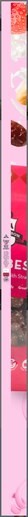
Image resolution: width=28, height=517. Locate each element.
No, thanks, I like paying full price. (6, 280)
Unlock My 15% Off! (6, 274)
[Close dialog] (25, 3)
